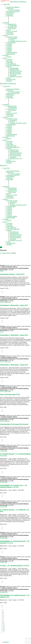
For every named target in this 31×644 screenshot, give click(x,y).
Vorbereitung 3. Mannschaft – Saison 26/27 (14, 305)
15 (3, 630)
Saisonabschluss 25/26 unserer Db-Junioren (14, 424)
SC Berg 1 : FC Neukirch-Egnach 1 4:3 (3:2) (14, 565)
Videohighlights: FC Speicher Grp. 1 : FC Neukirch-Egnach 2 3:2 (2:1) (13, 486)
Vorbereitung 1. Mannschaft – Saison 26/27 (14, 365)
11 (3, 625)
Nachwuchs (7, 421)
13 (3, 627)
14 (3, 629)
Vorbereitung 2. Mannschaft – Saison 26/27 (14, 335)
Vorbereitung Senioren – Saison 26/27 (12, 274)
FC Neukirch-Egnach (5, 253)
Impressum (6, 642)
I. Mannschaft (7, 302)
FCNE (1, 271)
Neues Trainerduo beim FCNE (10, 394)
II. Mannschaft (3, 482)
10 (3, 623)
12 (3, 626)
